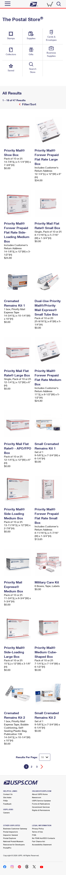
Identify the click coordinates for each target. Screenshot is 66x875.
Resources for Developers (14, 845)
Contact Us (7, 794)
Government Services (41, 807)
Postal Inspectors (10, 832)
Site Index (7, 797)
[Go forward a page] (42, 767)
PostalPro (7, 848)
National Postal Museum (13, 841)
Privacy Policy (38, 829)
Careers (6, 813)
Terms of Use (37, 832)
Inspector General (10, 835)
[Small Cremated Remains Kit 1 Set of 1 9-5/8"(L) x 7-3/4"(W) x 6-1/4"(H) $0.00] (48, 424)
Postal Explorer (9, 838)
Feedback (7, 804)
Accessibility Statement (42, 845)
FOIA (34, 835)
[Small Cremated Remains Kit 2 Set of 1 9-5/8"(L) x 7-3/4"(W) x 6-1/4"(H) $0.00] (48, 693)
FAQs (5, 801)
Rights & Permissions (41, 810)
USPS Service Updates (41, 801)
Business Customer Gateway (15, 829)
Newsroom (36, 797)
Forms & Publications (41, 804)
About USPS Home (40, 794)
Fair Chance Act (38, 841)
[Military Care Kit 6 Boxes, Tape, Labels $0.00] (48, 562)
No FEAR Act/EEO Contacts (43, 838)
